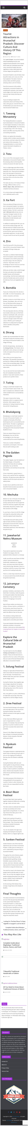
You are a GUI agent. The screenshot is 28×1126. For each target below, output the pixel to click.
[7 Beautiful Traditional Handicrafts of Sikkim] (14, 957)
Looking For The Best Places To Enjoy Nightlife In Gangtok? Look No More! (14, 923)
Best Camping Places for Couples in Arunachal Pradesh (14, 629)
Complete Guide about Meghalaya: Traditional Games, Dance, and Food (12, 945)
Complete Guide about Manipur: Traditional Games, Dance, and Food (13, 929)
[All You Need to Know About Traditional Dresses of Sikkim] (9, 983)
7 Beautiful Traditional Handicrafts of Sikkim (11, 972)
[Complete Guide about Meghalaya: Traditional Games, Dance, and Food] (5, 939)
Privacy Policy (5, 1068)
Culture (5, 30)
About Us (4, 1064)
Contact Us (4, 1061)
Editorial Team (7, 56)
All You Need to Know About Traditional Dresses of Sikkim (13, 988)
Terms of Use (5, 1071)
